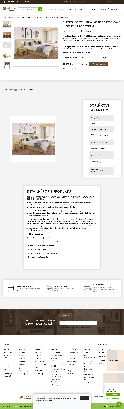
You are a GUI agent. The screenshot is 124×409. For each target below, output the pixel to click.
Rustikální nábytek (72, 362)
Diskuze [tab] (30, 90)
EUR (119, 9)
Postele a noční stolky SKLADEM (57, 365)
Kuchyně (21, 355)
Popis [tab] (5, 90)
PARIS (37, 368)
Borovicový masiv (72, 368)
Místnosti (23, 349)
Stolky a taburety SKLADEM (55, 381)
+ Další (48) (39, 374)
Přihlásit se (65, 315)
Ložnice (21, 365)
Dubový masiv (71, 365)
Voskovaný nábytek (72, 352)
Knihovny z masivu (9, 361)
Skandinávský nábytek (73, 355)
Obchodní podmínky (76, 2)
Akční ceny (86, 352)
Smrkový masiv (71, 359)
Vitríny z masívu (8, 364)
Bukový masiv (103, 129)
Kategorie (87, 349)
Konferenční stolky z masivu (9, 356)
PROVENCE (39, 352)
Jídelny (21, 368)
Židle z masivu (8, 370)
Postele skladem (55, 352)
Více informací (47, 400)
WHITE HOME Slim (41, 365)
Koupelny (22, 352)
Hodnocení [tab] (22, 90)
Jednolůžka (102, 118)
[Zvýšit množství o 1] (86, 64)
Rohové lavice (8, 367)
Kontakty (86, 2)
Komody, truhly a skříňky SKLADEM (58, 370)
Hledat (40, 8)
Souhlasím (84, 398)
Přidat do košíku (100, 64)
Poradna (101, 353)
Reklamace (102, 356)
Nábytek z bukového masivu (89, 370)
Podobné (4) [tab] (13, 90)
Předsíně (22, 359)
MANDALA (38, 371)
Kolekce (38, 349)
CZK (115, 9)
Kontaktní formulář (114, 398)
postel (70, 36)
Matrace (72, 213)
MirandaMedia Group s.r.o (115, 406)
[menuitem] (55, 9)
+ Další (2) (86, 383)
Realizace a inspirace (114, 2)
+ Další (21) (7, 376)
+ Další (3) (22, 374)
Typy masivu (71, 349)
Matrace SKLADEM (56, 355)
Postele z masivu (8, 373)
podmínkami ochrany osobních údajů (83, 327)
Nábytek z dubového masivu (89, 365)
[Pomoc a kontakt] (119, 404)
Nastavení (40, 405)
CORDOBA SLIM (40, 359)
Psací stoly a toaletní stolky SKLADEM (57, 375)
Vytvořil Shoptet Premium (99, 406)
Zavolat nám (114, 394)
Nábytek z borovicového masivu (89, 356)
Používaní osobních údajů (108, 360)
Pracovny (22, 362)
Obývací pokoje (24, 371)
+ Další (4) (54, 385)
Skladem (54, 349)
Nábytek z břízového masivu (89, 378)
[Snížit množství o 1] (78, 64)
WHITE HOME (39, 362)
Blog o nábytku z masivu (99, 2)
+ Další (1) (70, 374)
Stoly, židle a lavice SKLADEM (56, 360)
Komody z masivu (8, 352)
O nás (65, 2)
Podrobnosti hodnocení (84, 31)
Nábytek (7, 349)
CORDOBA (38, 355)
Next (7, 67)
